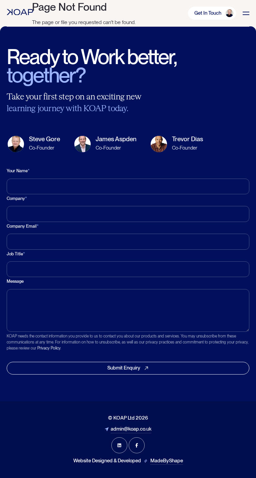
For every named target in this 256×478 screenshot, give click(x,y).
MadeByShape (166, 461)
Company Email (23, 226)
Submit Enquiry (123, 368)
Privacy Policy (48, 348)
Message (15, 281)
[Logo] (20, 12)
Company (17, 198)
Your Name (18, 171)
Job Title (16, 254)
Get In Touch (207, 13)
